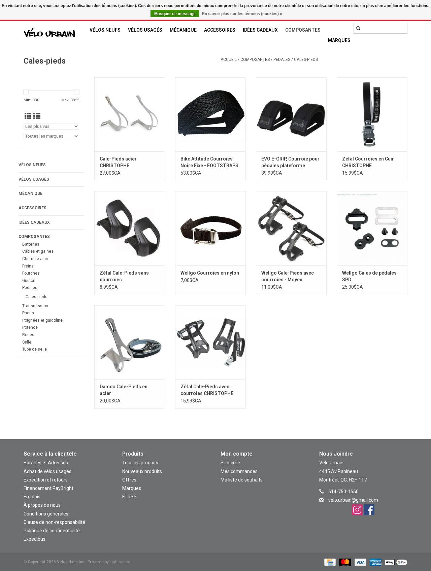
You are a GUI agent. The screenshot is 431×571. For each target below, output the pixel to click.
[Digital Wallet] (395, 562)
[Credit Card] (329, 562)
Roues (28, 334)
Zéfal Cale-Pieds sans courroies (124, 276)
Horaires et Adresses (46, 462)
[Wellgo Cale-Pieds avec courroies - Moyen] (291, 228)
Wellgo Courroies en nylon (209, 273)
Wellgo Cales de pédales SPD (369, 276)
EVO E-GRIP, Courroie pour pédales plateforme (290, 162)
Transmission (35, 306)
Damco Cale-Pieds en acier (123, 390)
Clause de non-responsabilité (54, 522)
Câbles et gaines (38, 251)
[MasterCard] (344, 562)
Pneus (28, 313)
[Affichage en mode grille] (28, 116)
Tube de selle (34, 349)
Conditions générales (46, 513)
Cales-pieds (306, 59)
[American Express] (375, 562)
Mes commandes (239, 471)
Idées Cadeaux (260, 30)
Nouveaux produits (142, 471)
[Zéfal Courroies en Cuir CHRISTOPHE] (372, 114)
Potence (30, 327)
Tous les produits (140, 462)
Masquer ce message (175, 13)
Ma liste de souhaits (242, 480)
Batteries (30, 244)
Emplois (32, 496)
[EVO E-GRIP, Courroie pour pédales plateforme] (291, 114)
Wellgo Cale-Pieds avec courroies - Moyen (287, 276)
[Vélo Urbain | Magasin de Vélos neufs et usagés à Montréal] (55, 34)
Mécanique (183, 30)
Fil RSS (129, 496)
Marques (339, 40)
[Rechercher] (358, 28)
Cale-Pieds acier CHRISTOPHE (118, 162)
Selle (26, 342)
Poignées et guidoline (42, 320)
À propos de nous (42, 505)
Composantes (303, 30)
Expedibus (34, 539)
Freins (28, 266)
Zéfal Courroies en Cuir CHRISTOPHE (368, 162)
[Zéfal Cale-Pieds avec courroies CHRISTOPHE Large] (210, 342)
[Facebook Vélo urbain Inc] (369, 509)
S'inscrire (230, 462)
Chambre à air (35, 258)
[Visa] (359, 562)
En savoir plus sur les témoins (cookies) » (242, 13)
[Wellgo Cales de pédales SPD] (372, 228)
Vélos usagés (145, 30)
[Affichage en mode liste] (36, 116)
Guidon (28, 280)
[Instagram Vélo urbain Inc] (357, 509)
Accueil (229, 59)
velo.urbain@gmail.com (353, 500)
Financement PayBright (48, 488)
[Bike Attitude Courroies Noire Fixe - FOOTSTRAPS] (210, 114)
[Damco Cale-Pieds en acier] (129, 342)
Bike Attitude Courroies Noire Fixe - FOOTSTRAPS (209, 162)
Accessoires (219, 30)
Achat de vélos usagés (47, 471)
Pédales (281, 59)
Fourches (31, 273)
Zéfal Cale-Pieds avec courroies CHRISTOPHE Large (206, 390)
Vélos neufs (105, 30)
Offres (129, 480)
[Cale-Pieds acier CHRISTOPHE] (129, 114)
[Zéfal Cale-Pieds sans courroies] (129, 228)
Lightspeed (120, 562)
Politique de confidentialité (52, 530)
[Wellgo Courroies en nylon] (210, 228)
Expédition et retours (46, 480)
